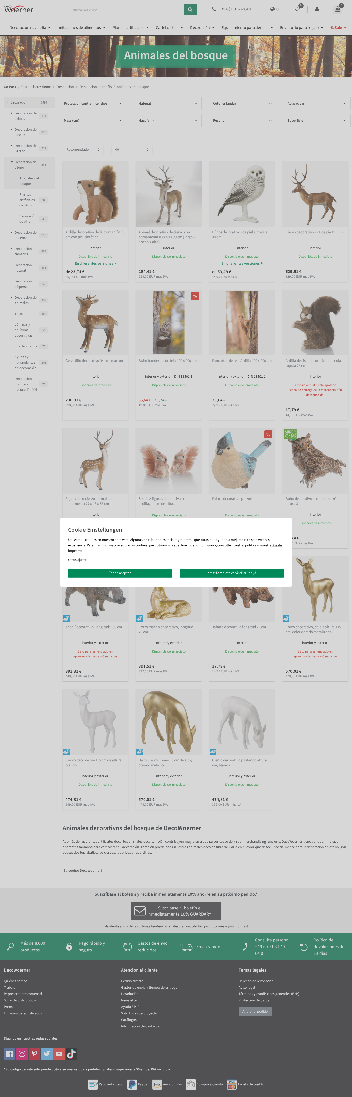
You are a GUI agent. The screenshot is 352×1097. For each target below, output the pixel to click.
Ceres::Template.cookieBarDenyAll (232, 573)
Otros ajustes (78, 559)
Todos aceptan (120, 573)
